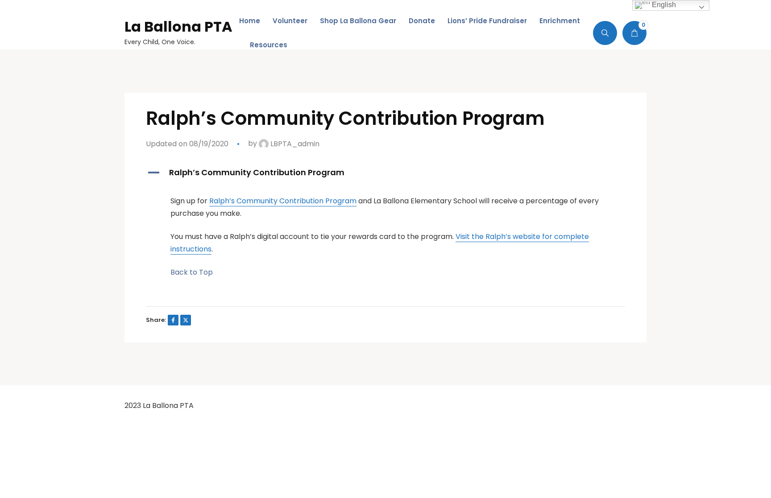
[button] (385, 172)
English (663, 4)
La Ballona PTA (178, 26)
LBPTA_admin (294, 144)
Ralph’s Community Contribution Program (282, 201)
